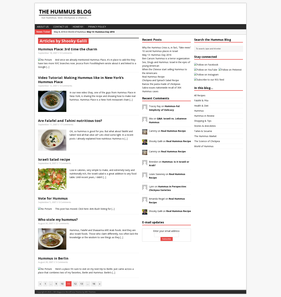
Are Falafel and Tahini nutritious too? (70, 120)
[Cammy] (144, 132)
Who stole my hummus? (58, 219)
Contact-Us (60, 26)
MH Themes (90, 292)
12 (75, 283)
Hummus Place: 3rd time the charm (67, 49)
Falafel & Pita (201, 100)
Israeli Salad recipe (54, 159)
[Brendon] (144, 163)
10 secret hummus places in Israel (160, 51)
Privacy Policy (97, 26)
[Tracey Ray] (144, 107)
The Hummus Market (205, 136)
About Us (43, 26)
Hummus (199, 110)
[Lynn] (144, 187)
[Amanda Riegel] (144, 200)
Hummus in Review (204, 115)
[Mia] (144, 120)
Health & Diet (201, 105)
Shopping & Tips (202, 120)
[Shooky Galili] (144, 142)
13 (81, 283)
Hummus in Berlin (53, 258)
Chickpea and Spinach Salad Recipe (160, 80)
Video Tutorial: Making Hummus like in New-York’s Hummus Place (81, 79)
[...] (47, 66)
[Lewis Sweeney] (144, 175)
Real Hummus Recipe (153, 76)
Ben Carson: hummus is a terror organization (166, 58)
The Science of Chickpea (207, 141)
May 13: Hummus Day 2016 (156, 54)
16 (94, 283)
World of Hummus (204, 146)
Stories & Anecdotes (205, 125)
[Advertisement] (207, 201)
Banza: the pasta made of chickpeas (161, 84)
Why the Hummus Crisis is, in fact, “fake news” (166, 47)
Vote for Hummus (53, 198)
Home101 (78, 26)
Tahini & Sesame (203, 131)
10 (62, 283)
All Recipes (199, 95)
